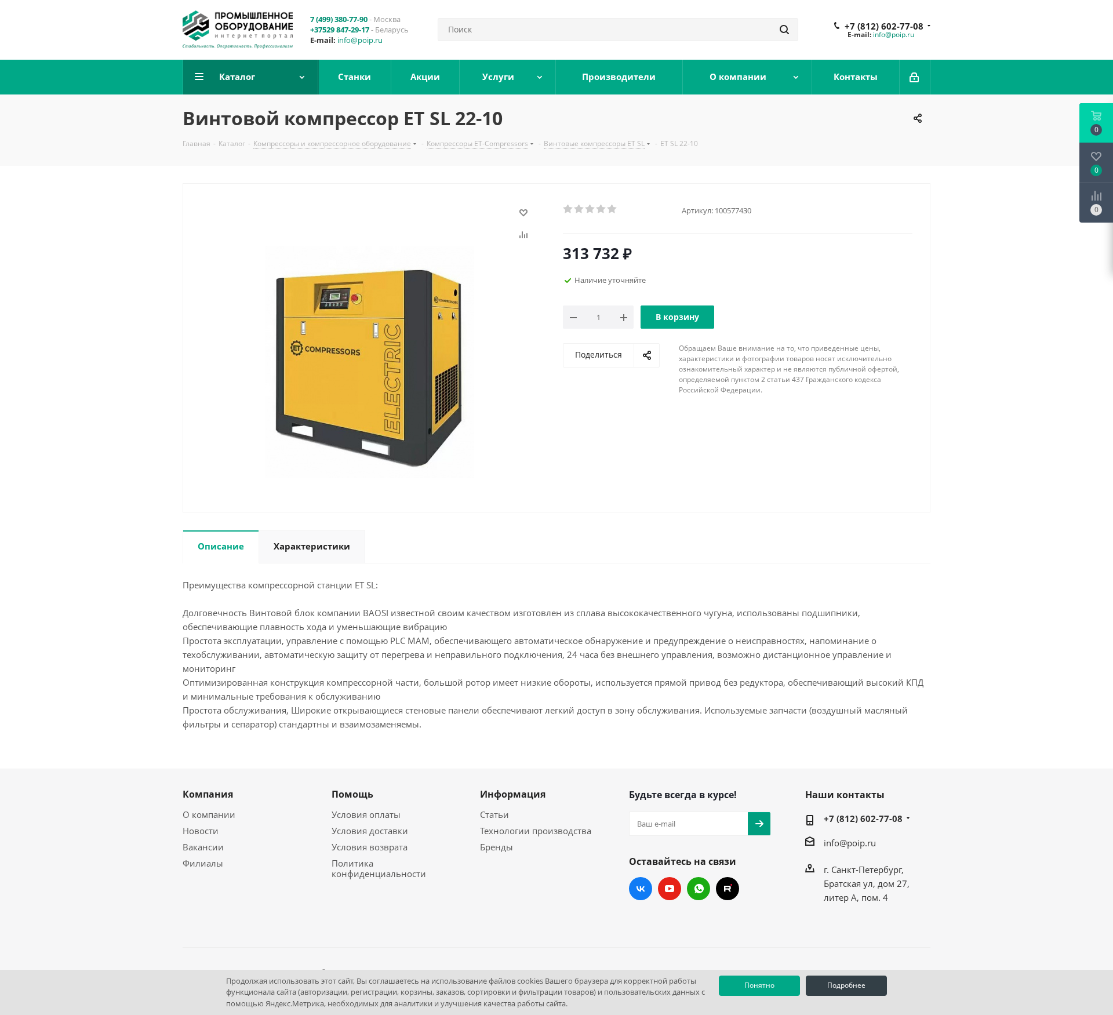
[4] (601, 209)
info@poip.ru (360, 40)
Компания (208, 794)
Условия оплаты (366, 814)
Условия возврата (370, 847)
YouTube (669, 888)
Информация (512, 794)
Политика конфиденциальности (379, 868)
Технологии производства (535, 830)
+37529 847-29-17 (339, 29)
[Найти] (784, 29)
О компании (209, 814)
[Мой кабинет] (915, 77)
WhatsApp (698, 888)
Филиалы (203, 863)
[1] (568, 209)
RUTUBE (727, 888)
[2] (579, 209)
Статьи (494, 814)
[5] (612, 209)
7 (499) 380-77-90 (339, 19)
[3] (590, 209)
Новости (201, 830)
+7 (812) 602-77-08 (884, 26)
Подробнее (846, 985)
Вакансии (203, 847)
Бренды (496, 847)
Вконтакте (640, 888)
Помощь (352, 794)
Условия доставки (370, 830)
